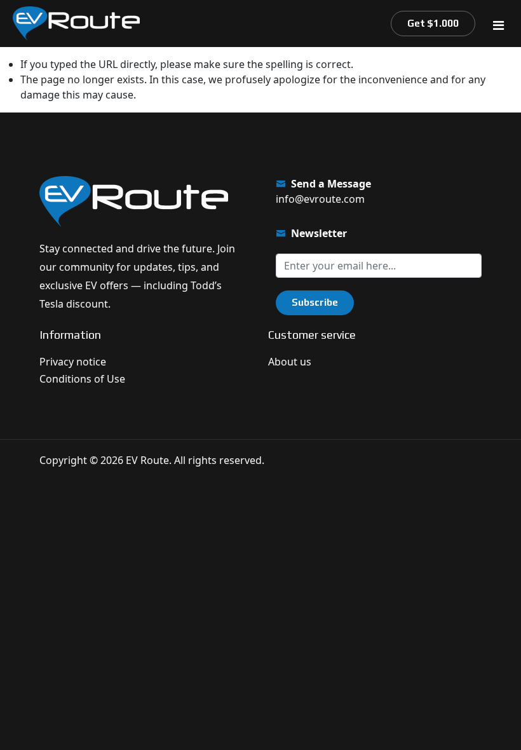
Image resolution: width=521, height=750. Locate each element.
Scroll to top (27, 380)
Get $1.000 (433, 23)
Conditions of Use (82, 379)
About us (289, 362)
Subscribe (315, 302)
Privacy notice (72, 362)
